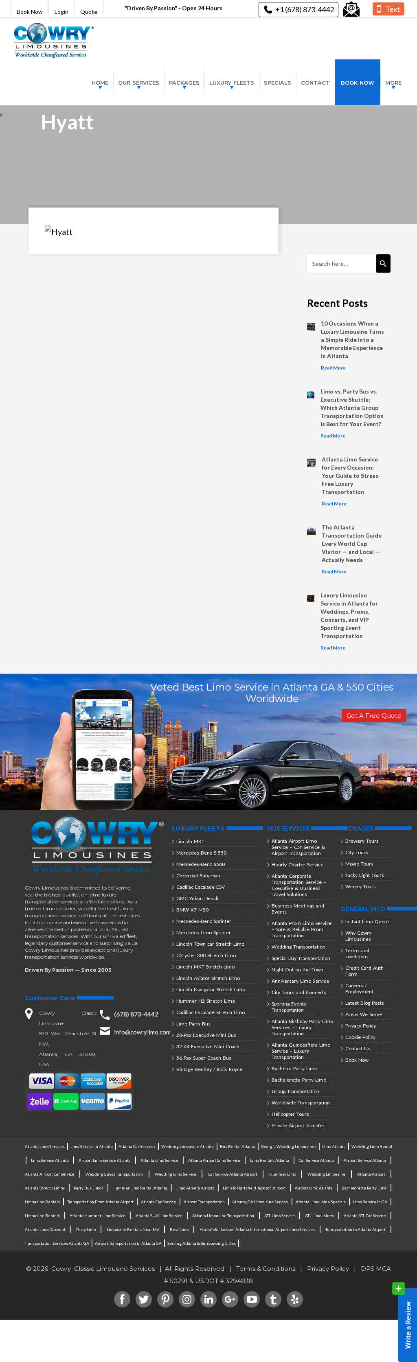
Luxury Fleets (231, 82)
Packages (184, 82)
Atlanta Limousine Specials (321, 1201)
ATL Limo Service (279, 1215)
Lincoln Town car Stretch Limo (210, 944)
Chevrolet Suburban (198, 875)
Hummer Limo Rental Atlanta (139, 1187)
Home (100, 82)
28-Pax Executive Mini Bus (206, 1035)
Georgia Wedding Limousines (288, 1146)
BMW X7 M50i (193, 910)
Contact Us (357, 1048)
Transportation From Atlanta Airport (100, 1201)
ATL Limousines (319, 1215)
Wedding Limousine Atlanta (187, 1146)
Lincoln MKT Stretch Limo (205, 967)
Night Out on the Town (297, 969)
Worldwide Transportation (301, 1103)
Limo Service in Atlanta (91, 1146)
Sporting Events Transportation (289, 1007)
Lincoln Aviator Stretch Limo (208, 978)
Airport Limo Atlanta (314, 1187)
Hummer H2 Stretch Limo (205, 1001)
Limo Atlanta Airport (195, 1187)
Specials (277, 82)
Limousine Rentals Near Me (133, 1229)
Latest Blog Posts (364, 1003)
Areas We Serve (363, 1014)
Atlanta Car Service (158, 1201)
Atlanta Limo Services (45, 1146)
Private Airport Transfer (298, 1125)
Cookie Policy (360, 1037)
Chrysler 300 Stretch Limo (206, 955)
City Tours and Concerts (299, 992)
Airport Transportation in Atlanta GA (128, 1243)
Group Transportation (295, 1091)
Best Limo (179, 1229)
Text (393, 8)
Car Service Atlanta (316, 1160)
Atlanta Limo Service (159, 1160)
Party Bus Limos (88, 1187)
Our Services (138, 82)
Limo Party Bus (193, 1024)
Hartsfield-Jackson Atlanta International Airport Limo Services (257, 1229)
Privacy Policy (360, 1026)
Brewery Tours (362, 841)
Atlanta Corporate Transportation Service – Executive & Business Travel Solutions (299, 885)
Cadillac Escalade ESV (200, 887)
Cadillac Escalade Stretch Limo (210, 1012)
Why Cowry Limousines (358, 936)
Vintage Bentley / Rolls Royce (209, 1069)
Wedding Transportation (298, 947)
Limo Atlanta (334, 1146)
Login (61, 11)
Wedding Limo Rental (371, 1146)
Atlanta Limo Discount (45, 1229)
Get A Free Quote (374, 715)
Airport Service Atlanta (365, 1160)
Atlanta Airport (371, 1174)
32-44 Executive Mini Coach (207, 1046)
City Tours (356, 852)
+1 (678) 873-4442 (304, 9)
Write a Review (404, 1322)
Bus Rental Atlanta (237, 1146)
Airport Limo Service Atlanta (105, 1160)
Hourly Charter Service (297, 864)
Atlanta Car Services (137, 1146)
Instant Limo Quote (367, 921)
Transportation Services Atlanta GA (57, 1243)
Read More (333, 368)
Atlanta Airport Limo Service (214, 1160)
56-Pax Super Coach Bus (203, 1058)
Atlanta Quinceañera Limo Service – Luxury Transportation (301, 1051)
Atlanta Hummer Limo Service (97, 1215)
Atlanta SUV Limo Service (159, 1215)
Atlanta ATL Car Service (365, 1215)
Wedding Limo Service (175, 1174)
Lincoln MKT (190, 841)
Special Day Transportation (301, 958)
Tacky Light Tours (364, 875)
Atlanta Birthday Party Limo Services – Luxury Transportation (302, 1027)
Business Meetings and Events (298, 909)
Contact (315, 82)
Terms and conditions (357, 953)
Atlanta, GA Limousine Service (260, 1201)
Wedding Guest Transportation (114, 1174)
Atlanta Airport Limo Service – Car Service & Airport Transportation (298, 847)
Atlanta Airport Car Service (49, 1174)
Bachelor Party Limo (294, 1068)
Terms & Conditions (265, 1268)
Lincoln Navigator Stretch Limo (210, 989)
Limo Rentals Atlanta (269, 1160)
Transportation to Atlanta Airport (355, 1229)
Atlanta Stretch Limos (45, 1187)
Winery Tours (360, 886)
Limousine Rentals (42, 1201)
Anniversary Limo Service (300, 981)
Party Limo (86, 1229)
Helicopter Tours (290, 1114)
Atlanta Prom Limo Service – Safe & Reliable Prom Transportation (301, 929)
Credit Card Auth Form (364, 971)
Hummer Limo (282, 1174)
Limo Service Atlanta (50, 1160)
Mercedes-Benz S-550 (201, 853)
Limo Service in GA (370, 1201)
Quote (88, 11)
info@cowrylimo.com (142, 1032)
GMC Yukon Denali (197, 898)
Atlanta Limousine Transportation (223, 1215)
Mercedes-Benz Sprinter (203, 921)
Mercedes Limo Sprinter (203, 932)
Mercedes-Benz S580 (200, 864)
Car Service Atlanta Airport (232, 1174)
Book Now (30, 11)
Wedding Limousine (326, 1174)
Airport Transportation (204, 1201)
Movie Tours (359, 864)
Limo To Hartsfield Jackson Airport (254, 1187)
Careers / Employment (359, 988)
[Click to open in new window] (351, 9)
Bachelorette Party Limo (299, 1080)
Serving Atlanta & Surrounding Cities (201, 1243)
